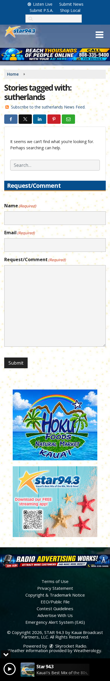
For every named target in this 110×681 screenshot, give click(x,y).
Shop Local (70, 10)
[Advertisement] (55, 54)
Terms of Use (55, 581)
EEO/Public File (55, 602)
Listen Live (42, 4)
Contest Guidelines (55, 608)
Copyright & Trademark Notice (55, 595)
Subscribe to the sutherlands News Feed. (48, 107)
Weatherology (87, 650)
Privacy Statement (55, 588)
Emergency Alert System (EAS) (55, 622)
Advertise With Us (55, 615)
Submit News (71, 4)
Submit (15, 363)
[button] (99, 34)
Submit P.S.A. (41, 10)
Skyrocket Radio (70, 646)
